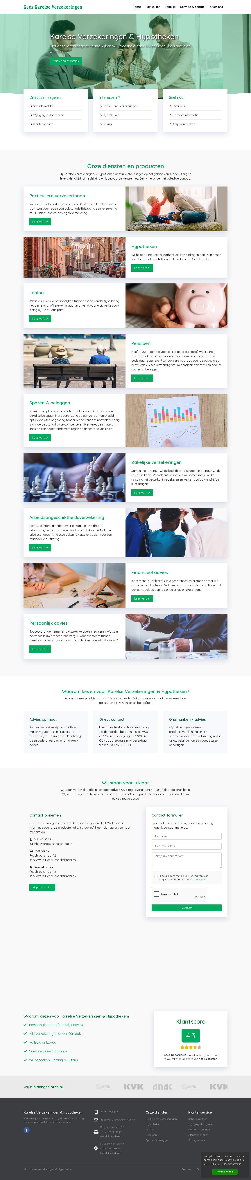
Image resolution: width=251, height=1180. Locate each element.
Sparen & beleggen (157, 1140)
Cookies (186, 1169)
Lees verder (40, 222)
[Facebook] (27, 1130)
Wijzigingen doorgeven (48, 115)
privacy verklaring (196, 879)
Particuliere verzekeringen (120, 106)
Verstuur (187, 907)
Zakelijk (170, 7)
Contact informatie (185, 115)
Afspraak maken (184, 124)
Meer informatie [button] (232, 1163)
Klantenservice (43, 124)
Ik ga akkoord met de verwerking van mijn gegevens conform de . (183, 877)
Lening (107, 124)
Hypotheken (111, 115)
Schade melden (43, 106)
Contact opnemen (199, 1129)
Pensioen (151, 1134)
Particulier (153, 7)
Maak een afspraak (66, 61)
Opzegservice (196, 1140)
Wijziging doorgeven (200, 1124)
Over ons (216, 7)
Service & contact (193, 7)
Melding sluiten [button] (225, 1171)
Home (136, 7)
